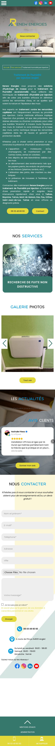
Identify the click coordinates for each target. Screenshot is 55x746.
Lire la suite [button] (16, 450)
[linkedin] (46, 4)
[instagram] (41, 4)
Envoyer (9, 619)
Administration (28, 732)
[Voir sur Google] (7, 432)
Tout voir (27, 380)
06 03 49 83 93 (18, 211)
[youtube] (50, 4)
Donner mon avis (27, 465)
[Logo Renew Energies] (27, 24)
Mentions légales (27, 727)
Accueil (6, 67)
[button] (2, 441)
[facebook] (36, 4)
